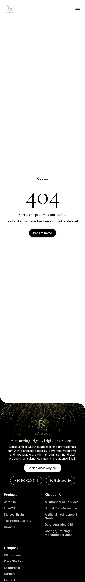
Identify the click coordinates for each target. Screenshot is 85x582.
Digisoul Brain (14, 514)
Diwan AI (10, 527)
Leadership (12, 567)
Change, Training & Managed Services (59, 533)
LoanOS (9, 508)
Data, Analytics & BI (59, 524)
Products (10, 495)
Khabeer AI (53, 495)
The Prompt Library (17, 521)
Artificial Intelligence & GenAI (61, 516)
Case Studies (13, 561)
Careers (9, 574)
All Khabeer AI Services (61, 502)
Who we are (12, 555)
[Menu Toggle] (77, 9)
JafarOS (10, 502)
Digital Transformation (61, 508)
